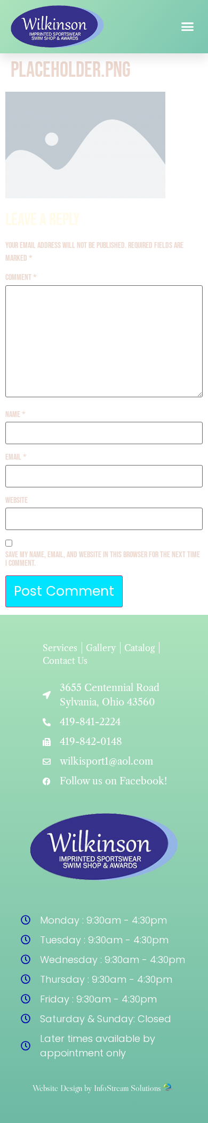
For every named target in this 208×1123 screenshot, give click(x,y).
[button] (188, 27)
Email (16, 457)
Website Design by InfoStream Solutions (97, 1087)
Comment (21, 278)
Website (16, 500)
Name (15, 415)
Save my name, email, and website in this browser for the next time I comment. (102, 559)
